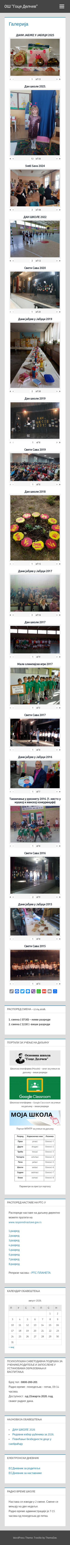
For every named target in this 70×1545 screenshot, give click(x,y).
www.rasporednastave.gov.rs (25, 1222)
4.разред (14, 1245)
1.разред (14, 1231)
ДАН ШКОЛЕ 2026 (23, 1429)
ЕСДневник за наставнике (25, 1473)
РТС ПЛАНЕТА (41, 1272)
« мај (11, 1347)
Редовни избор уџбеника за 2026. (33, 1434)
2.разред (14, 1235)
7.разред (14, 1259)
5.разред (14, 1249)
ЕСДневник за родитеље (24, 1468)
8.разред (14, 1264)
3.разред (14, 1240)
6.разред (14, 1254)
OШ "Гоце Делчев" (21, 6)
